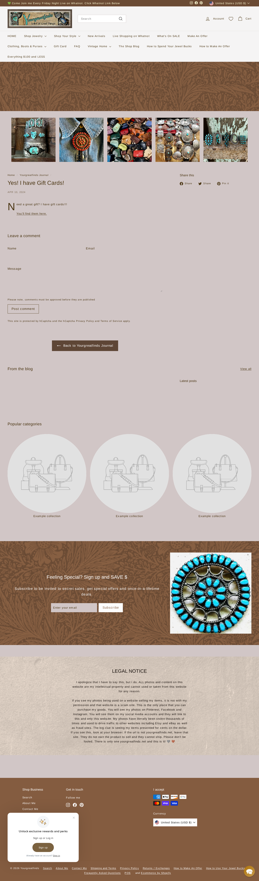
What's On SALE (168, 36)
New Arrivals (96, 36)
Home (11, 175)
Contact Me (30, 808)
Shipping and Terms (103, 868)
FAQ (77, 46)
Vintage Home (98, 46)
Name (12, 248)
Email (90, 248)
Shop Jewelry (34, 36)
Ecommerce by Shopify (156, 873)
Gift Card (60, 46)
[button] (249, 871)
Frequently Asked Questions (102, 873)
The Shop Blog (129, 46)
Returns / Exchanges (156, 868)
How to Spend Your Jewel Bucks (169, 46)
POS (127, 873)
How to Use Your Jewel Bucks (225, 868)
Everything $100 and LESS (26, 56)
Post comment (23, 309)
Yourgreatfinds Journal (34, 175)
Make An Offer (198, 36)
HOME (12, 36)
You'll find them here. (31, 213)
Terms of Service (111, 321)
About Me (29, 803)
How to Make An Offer (214, 46)
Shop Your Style (65, 36)
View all (245, 368)
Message (14, 268)
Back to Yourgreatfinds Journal (88, 345)
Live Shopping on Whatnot (131, 36)
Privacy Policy (85, 321)
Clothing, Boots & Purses (25, 46)
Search (27, 797)
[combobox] (102, 19)
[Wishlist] (231, 19)
